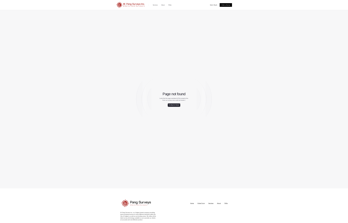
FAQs (169, 5)
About (163, 5)
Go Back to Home (174, 105)
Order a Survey (225, 5)
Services (155, 5)
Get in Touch (213, 5)
